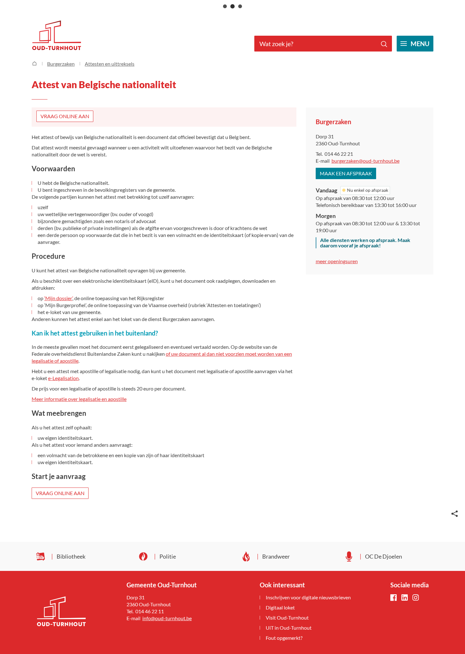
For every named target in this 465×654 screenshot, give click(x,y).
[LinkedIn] (404, 598)
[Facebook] (393, 598)
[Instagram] (415, 598)
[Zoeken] (384, 43)
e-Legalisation (63, 378)
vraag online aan (64, 116)
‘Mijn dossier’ (58, 298)
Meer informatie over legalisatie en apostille (79, 399)
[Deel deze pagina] (454, 513)
